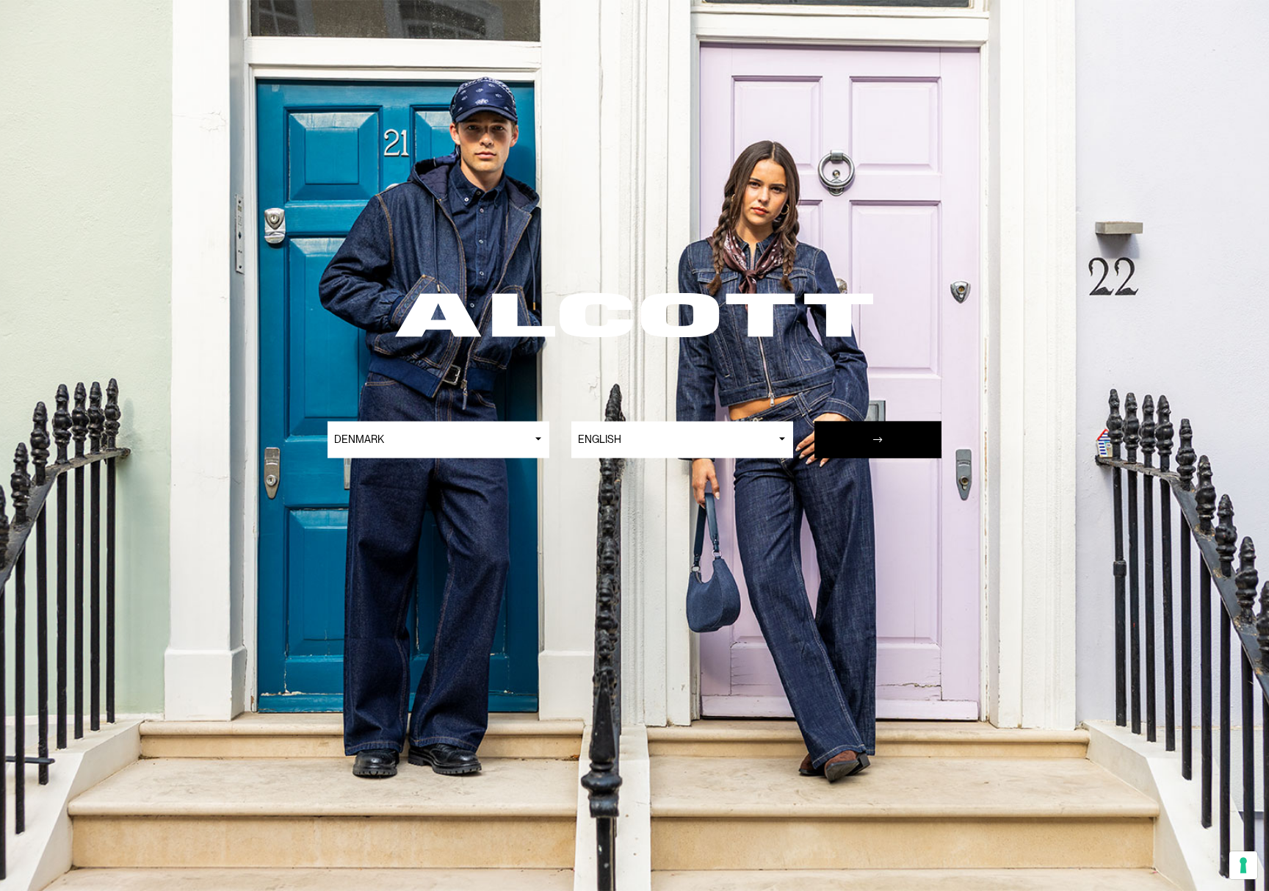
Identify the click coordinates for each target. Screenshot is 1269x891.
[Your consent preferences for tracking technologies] (1243, 865)
